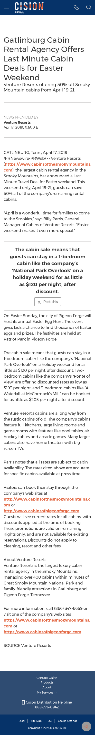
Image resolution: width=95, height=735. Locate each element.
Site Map (36, 721)
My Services (45, 692)
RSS (50, 721)
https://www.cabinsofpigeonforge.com (42, 632)
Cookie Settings (67, 721)
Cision (54, 728)
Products (47, 682)
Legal (22, 721)
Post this (50, 302)
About (46, 687)
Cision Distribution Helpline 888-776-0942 (48, 704)
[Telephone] (76, 7)
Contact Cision (47, 678)
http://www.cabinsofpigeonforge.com (41, 511)
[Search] (89, 7)
